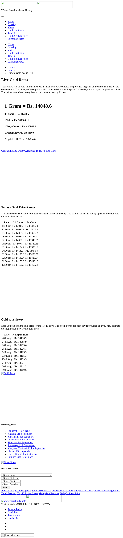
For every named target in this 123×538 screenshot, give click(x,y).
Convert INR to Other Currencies (18, 150)
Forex (11, 70)
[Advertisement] (61, 177)
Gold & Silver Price (18, 36)
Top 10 (11, 33)
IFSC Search (7, 490)
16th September (20, 451)
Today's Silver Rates (46, 150)
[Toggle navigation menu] (2, 16)
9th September (20, 442)
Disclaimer (13, 512)
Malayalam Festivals (49, 493)
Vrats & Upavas (23, 490)
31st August (19, 430)
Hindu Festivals (16, 30)
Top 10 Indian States (27, 493)
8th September (21, 439)
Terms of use (14, 515)
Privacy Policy (15, 509)
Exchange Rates (16, 38)
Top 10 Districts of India (60, 490)
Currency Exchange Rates (107, 490)
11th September (21, 445)
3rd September (20, 433)
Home (11, 21)
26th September (20, 457)
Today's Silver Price (70, 493)
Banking (12, 24)
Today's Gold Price (83, 490)
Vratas (11, 27)
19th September (22, 454)
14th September (26, 448)
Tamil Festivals (8, 493)
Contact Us (13, 518)
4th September (21, 436)
